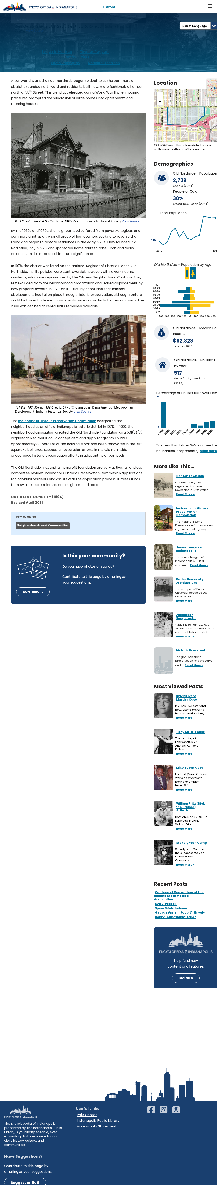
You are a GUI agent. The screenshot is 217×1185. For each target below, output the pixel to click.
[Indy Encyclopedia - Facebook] (153, 1111)
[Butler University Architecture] (163, 588)
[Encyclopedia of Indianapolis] (40, 6)
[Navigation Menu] (210, 6)
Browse (108, 6)
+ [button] (160, 95)
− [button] (160, 101)
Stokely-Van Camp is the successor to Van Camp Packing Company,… (189, 854)
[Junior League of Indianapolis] (163, 556)
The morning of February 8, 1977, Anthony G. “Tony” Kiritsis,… (187, 743)
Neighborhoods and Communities (42, 525)
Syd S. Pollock (166, 904)
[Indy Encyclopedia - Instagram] (166, 1111)
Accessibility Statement (96, 1126)
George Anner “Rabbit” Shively (180, 912)
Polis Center (87, 1114)
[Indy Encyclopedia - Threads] (178, 1111)
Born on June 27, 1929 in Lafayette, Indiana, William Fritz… (191, 820)
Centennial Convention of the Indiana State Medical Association (179, 895)
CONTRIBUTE (33, 592)
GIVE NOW (186, 978)
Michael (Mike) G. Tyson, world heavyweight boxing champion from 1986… (191, 779)
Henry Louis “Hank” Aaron (175, 917)
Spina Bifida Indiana (171, 908)
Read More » (185, 718)
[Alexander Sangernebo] (163, 624)
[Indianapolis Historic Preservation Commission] (163, 517)
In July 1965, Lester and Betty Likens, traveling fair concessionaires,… (191, 709)
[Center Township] (163, 485)
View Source (130, 221)
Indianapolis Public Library (98, 1120)
